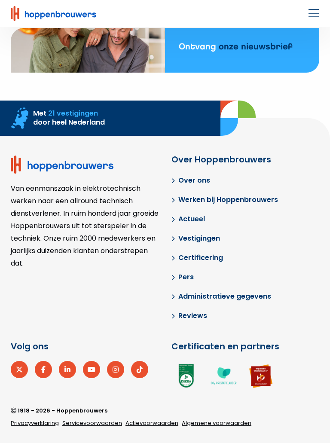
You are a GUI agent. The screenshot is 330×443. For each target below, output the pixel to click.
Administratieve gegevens (224, 296)
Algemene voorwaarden (216, 423)
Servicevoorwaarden (92, 423)
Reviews (192, 316)
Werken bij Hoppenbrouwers (228, 200)
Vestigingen (199, 238)
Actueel (191, 219)
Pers (186, 277)
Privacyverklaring (35, 423)
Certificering (200, 258)
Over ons (194, 180)
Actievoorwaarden (151, 423)
